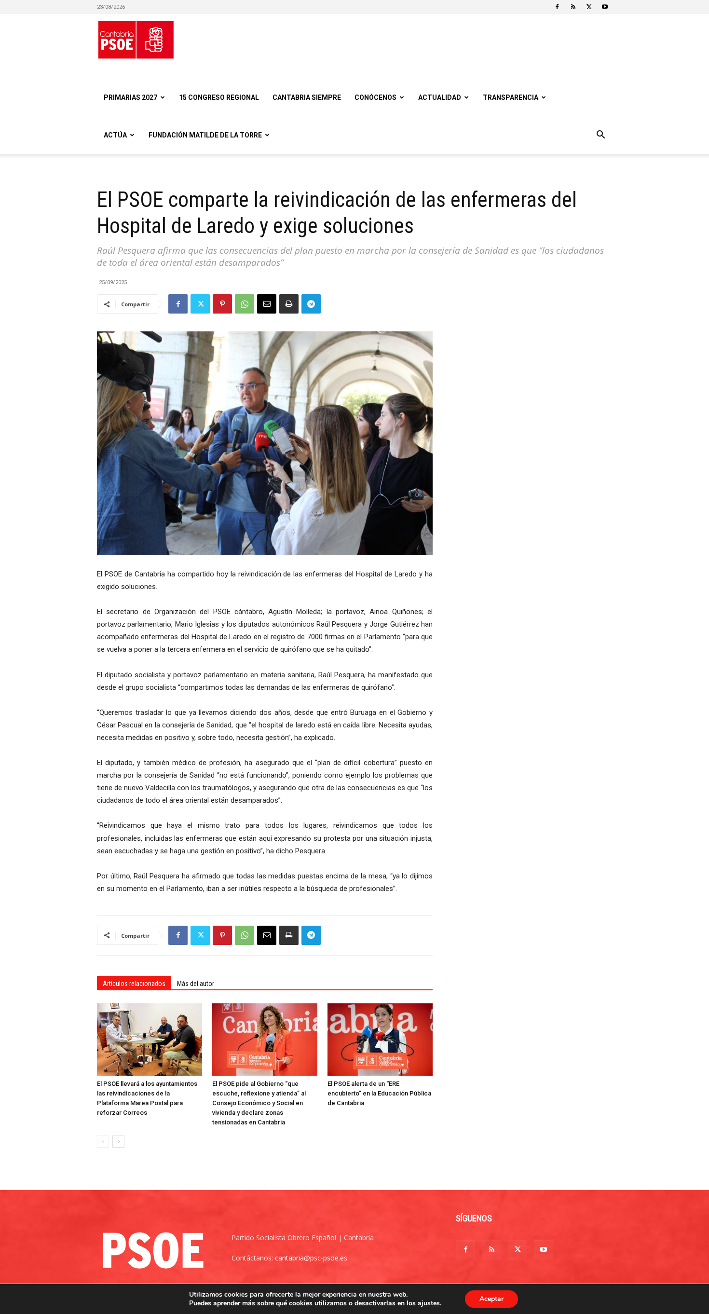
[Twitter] (589, 7)
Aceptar (491, 1298)
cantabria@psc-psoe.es (311, 1257)
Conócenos (375, 97)
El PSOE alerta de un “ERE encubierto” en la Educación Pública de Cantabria (379, 1093)
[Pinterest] (222, 304)
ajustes (429, 1303)
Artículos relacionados (134, 983)
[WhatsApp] (244, 304)
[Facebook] (557, 7)
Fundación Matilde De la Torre (205, 135)
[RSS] (573, 7)
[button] (600, 135)
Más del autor (195, 983)
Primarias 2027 (130, 97)
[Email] (266, 304)
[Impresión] (289, 304)
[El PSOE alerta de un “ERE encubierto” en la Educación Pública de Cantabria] (380, 1039)
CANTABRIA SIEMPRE (307, 97)
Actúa (115, 135)
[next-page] (118, 1142)
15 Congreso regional (219, 97)
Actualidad (439, 97)
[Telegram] (311, 304)
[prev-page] (103, 1142)
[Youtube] (605, 7)
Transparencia (510, 97)
